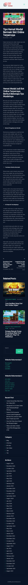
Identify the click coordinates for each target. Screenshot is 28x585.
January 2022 (10, 559)
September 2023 (11, 526)
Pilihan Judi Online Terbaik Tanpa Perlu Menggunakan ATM (13, 428)
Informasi (9, 443)
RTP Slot (8, 326)
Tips (20, 326)
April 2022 (9, 551)
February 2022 (10, 556)
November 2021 (11, 564)
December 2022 (11, 536)
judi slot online (9, 389)
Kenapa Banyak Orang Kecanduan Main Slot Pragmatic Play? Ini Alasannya (13, 334)
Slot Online (15, 16)
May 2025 (9, 479)
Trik (7, 328)
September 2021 (11, 569)
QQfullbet (7, 369)
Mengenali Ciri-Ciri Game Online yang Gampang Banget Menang (15, 408)
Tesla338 (7, 365)
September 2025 (11, 471)
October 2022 (10, 541)
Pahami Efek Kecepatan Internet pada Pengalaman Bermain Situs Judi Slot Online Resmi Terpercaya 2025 (14, 415)
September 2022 (11, 544)
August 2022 (10, 546)
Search (7, 348)
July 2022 (9, 549)
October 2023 (10, 524)
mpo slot (7, 391)
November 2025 (11, 466)
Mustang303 (8, 363)
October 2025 (10, 469)
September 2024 (11, 496)
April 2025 (9, 481)
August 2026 (10, 463)
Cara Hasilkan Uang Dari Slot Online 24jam (13, 304)
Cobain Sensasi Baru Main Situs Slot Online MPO (15, 402)
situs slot (7, 381)
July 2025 (9, 474)
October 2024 (10, 494)
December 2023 (11, 519)
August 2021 (10, 571)
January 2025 (10, 486)
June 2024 (9, 504)
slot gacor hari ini (9, 387)
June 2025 (9, 476)
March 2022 (10, 554)
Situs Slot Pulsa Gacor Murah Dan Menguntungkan (14, 422)
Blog (8, 16)
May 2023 (9, 529)
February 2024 (10, 514)
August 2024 (10, 499)
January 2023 (10, 534)
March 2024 (10, 511)
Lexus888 (7, 367)
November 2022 (11, 539)
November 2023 (11, 521)
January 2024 (10, 516)
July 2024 (9, 501)
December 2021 (11, 561)
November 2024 (11, 491)
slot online (7, 379)
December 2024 (11, 488)
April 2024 (9, 509)
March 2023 (10, 531)
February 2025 (10, 484)
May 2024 (9, 506)
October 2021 (10, 566)
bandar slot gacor (9, 383)
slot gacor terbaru (10, 385)
